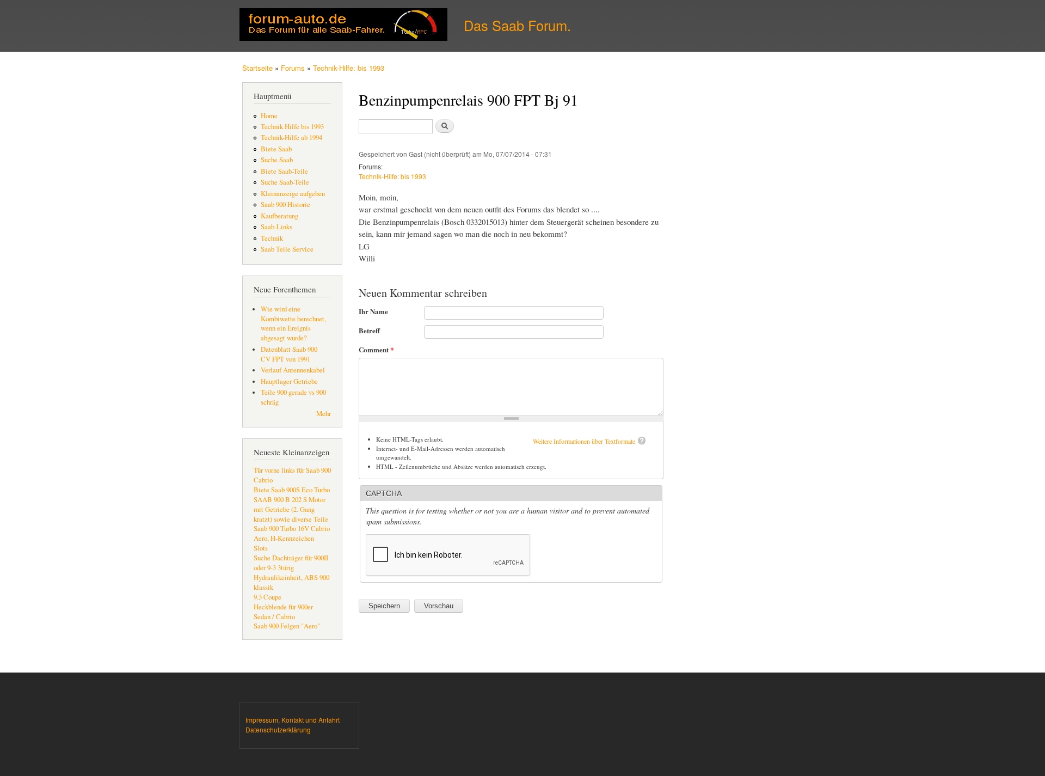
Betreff (369, 330)
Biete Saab (276, 149)
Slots (261, 548)
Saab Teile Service (287, 249)
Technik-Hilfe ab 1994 (291, 137)
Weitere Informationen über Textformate (584, 441)
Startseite (257, 68)
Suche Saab (277, 159)
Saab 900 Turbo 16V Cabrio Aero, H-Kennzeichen (292, 533)
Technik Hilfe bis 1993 (292, 126)
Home (269, 115)
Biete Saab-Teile (284, 171)
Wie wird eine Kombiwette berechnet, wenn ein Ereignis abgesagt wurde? (293, 323)
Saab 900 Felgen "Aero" (287, 626)
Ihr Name (373, 311)
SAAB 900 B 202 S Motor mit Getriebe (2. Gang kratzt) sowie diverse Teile (291, 509)
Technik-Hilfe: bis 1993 (348, 68)
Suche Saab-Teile (285, 182)
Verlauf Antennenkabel (293, 370)
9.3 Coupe (267, 597)
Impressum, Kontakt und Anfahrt (292, 719)
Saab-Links (276, 226)
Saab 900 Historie (285, 204)
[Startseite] (345, 26)
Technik (272, 238)
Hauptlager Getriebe (289, 381)
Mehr (323, 413)
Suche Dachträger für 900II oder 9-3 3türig (291, 562)
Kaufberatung (279, 216)
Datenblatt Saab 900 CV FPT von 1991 (289, 354)
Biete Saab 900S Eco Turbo (292, 489)
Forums (293, 68)
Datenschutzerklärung (278, 729)
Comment (376, 349)
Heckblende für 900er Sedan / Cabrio (283, 611)
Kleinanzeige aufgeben (293, 193)
